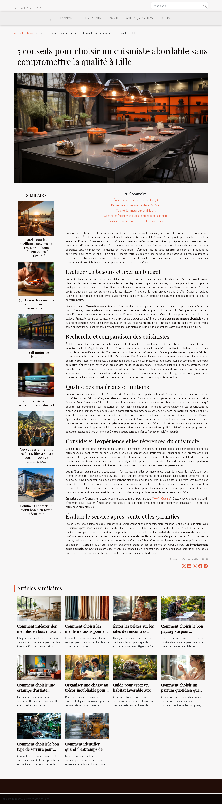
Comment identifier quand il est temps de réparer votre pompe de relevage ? (85, 751)
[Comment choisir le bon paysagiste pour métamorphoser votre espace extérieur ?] (183, 608)
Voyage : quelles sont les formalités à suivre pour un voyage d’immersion (36, 455)
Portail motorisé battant (36, 354)
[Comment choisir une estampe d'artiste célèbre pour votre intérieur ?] (39, 666)
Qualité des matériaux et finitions (136, 210)
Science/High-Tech (140, 18)
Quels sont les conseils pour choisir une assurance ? (36, 304)
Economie (67, 18)
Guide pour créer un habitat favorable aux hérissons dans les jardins (132, 692)
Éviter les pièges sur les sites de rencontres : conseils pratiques (133, 631)
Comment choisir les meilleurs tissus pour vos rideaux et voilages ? (86, 631)
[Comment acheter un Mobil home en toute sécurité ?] (36, 484)
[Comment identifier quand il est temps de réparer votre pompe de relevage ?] (87, 726)
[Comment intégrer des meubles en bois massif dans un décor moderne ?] (39, 608)
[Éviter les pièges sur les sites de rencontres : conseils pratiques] (135, 608)
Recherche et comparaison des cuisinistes (136, 205)
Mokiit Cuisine (161, 498)
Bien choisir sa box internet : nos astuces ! (36, 403)
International (92, 18)
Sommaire (138, 194)
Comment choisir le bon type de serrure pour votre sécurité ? (38, 749)
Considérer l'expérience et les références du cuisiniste (136, 216)
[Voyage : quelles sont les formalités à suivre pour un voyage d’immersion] (36, 428)
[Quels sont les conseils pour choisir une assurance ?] (36, 278)
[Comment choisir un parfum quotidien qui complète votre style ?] (183, 666)
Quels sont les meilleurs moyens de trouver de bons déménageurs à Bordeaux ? (36, 247)
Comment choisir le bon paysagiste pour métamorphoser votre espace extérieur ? (182, 633)
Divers (165, 18)
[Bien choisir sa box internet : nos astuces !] (36, 379)
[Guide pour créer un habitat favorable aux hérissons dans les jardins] (135, 666)
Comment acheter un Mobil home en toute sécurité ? (36, 510)
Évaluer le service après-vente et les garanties (136, 221)
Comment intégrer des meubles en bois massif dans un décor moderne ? (37, 633)
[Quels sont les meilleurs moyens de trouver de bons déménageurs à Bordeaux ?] (36, 218)
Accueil (18, 33)
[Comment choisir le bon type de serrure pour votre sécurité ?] (39, 726)
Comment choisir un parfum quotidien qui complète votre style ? (180, 690)
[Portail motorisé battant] (36, 331)
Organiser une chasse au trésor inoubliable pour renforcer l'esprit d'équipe (86, 692)
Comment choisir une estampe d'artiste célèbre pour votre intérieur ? (36, 692)
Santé (114, 18)
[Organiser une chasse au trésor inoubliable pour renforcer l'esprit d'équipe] (87, 666)
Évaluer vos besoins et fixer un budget (135, 200)
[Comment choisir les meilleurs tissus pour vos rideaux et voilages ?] (87, 608)
